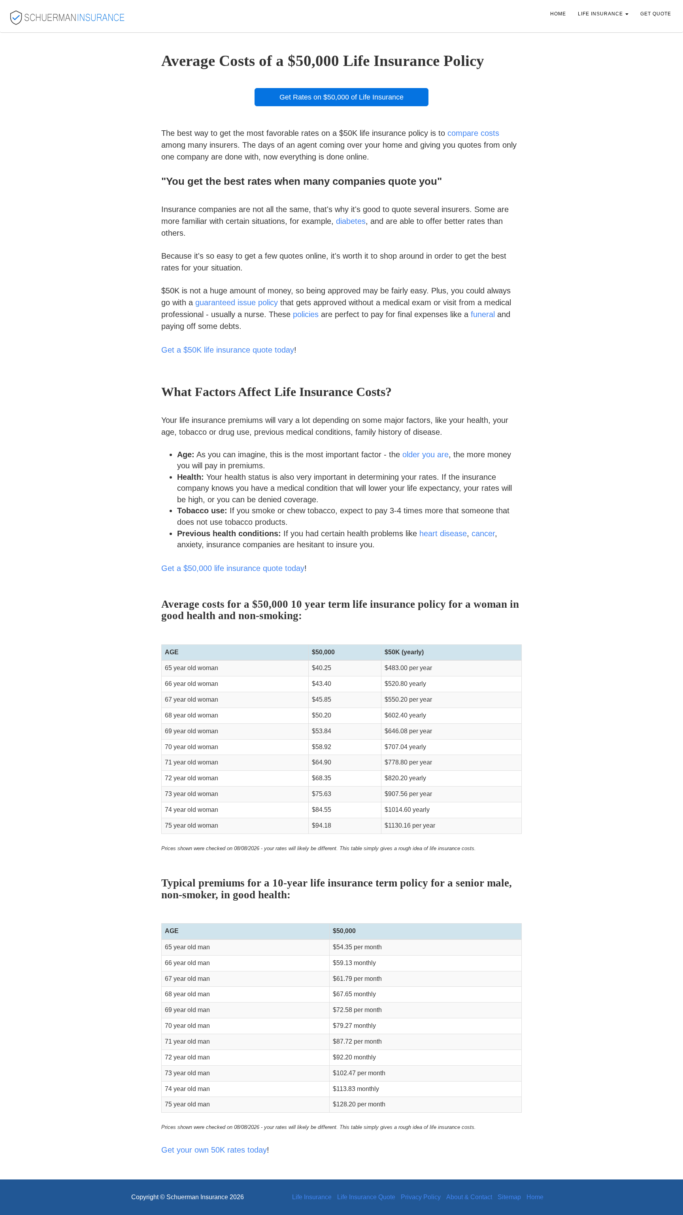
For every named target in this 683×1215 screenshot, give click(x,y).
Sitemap (509, 1197)
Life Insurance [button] (601, 14)
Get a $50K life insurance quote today (227, 350)
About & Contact (469, 1197)
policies (306, 314)
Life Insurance (312, 1197)
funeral (483, 314)
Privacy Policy (421, 1197)
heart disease (443, 533)
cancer (483, 533)
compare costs (473, 133)
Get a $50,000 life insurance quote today (232, 568)
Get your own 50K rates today (214, 1150)
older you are (425, 454)
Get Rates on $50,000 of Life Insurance (341, 97)
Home (558, 14)
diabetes (351, 221)
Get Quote (655, 14)
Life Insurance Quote (366, 1197)
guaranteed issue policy (236, 302)
